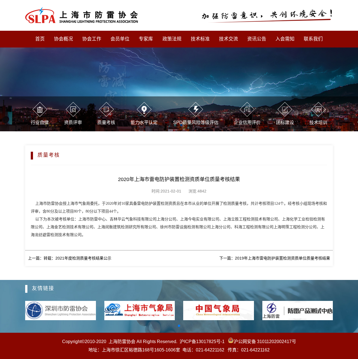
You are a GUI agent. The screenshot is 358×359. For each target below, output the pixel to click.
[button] (179, 326)
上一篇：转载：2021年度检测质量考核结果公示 (69, 258)
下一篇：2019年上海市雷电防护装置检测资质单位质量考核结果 (274, 258)
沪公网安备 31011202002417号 (265, 341)
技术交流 (228, 39)
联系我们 (313, 39)
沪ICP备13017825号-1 (202, 341)
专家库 (146, 39)
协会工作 (91, 39)
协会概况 (63, 39)
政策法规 (172, 39)
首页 (40, 39)
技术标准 (200, 39)
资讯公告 (256, 39)
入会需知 (285, 39)
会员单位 (119, 39)
